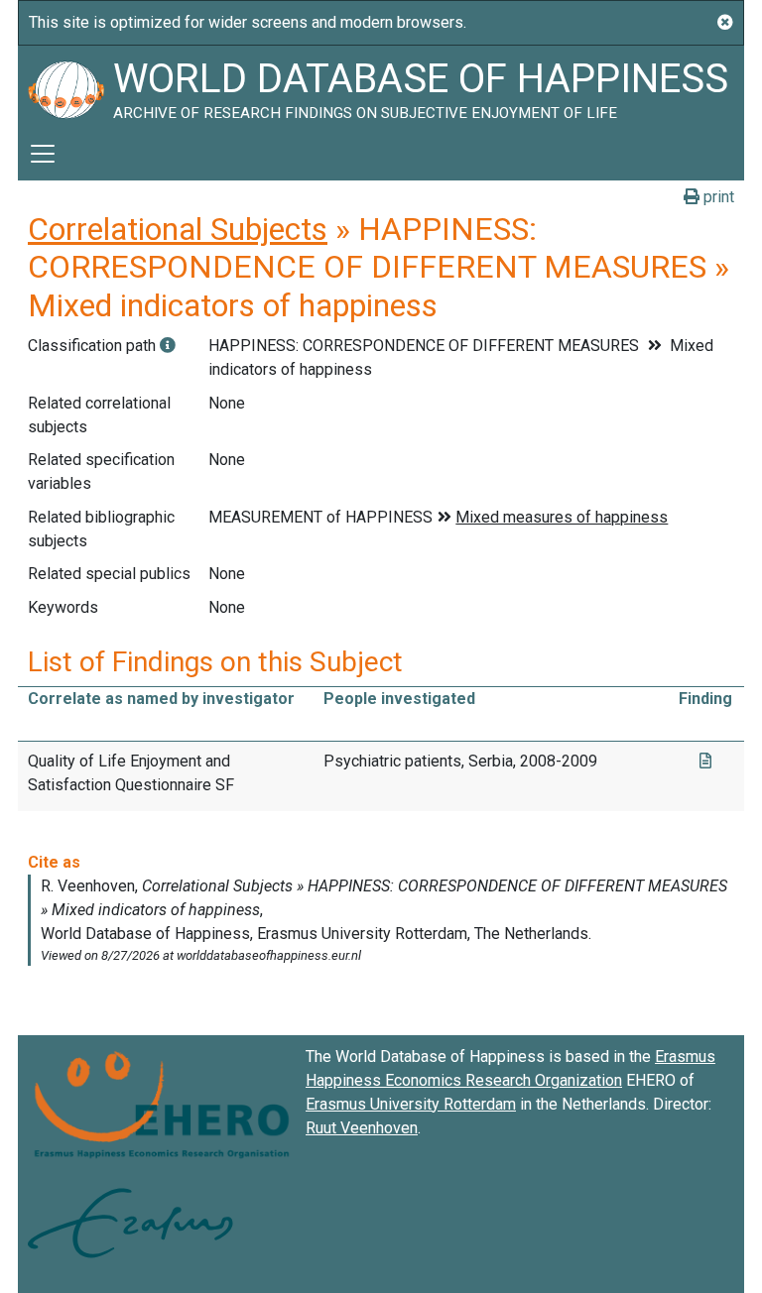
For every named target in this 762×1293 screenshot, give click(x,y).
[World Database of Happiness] (65, 86)
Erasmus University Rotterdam (411, 1104)
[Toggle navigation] (43, 154)
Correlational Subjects (177, 229)
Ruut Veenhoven (362, 1127)
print (716, 196)
